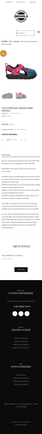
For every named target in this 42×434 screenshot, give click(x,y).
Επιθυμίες (9, 2)
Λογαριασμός (20, 2)
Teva (9, 116)
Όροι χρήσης (21, 375)
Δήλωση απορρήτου (21, 381)
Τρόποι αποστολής (21, 341)
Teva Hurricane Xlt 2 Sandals (12, 255)
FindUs (25, 425)
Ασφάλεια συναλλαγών (21, 348)
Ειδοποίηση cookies (21, 384)
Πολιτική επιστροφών (21, 344)
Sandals (16, 41)
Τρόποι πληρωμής (21, 338)
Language (32, 2)
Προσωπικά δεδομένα (21, 378)
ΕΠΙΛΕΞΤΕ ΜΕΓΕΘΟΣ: (9, 134)
